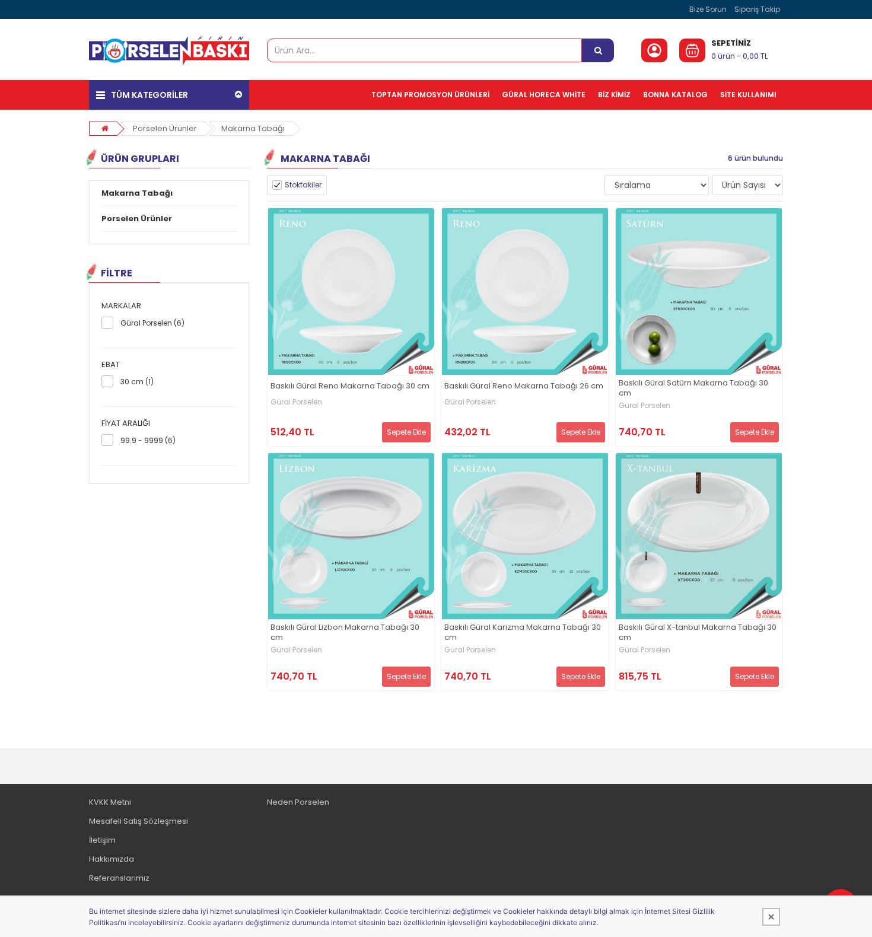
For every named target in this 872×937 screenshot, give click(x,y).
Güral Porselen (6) (152, 323)
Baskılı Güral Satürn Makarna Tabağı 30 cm (693, 388)
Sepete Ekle (406, 432)
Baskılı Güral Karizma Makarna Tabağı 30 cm (522, 633)
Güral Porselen (296, 402)
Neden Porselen (298, 802)
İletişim (102, 840)
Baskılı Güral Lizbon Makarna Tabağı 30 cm (344, 633)
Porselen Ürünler (165, 128)
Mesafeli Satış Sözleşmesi (138, 821)
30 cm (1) (137, 382)
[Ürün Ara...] (598, 50)
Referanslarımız (119, 878)
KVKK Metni (110, 802)
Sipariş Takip (757, 9)
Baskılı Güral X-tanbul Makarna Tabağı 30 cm (697, 633)
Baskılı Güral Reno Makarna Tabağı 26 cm (523, 386)
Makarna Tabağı (253, 128)
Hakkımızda (111, 859)
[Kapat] (771, 917)
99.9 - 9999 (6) (148, 440)
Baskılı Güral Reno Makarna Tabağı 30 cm (349, 386)
